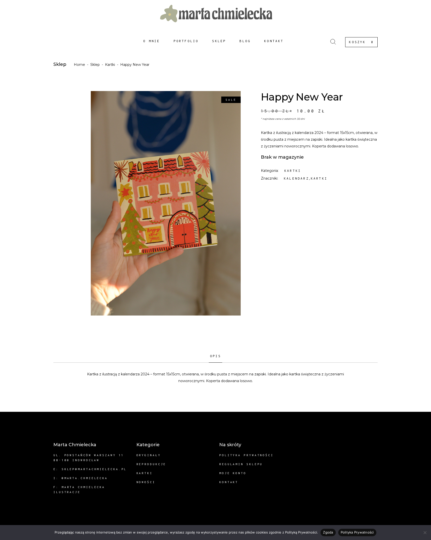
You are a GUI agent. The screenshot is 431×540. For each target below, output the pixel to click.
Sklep (95, 64)
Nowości (145, 482)
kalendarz (296, 178)
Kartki (110, 64)
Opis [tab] (215, 356)
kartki (319, 178)
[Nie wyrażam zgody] (424, 532)
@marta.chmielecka (85, 478)
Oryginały (148, 455)
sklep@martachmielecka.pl (94, 469)
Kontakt (228, 482)
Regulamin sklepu (241, 464)
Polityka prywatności (246, 455)
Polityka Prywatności (357, 532)
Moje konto (232, 473)
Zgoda (328, 532)
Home (79, 64)
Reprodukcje (151, 464)
